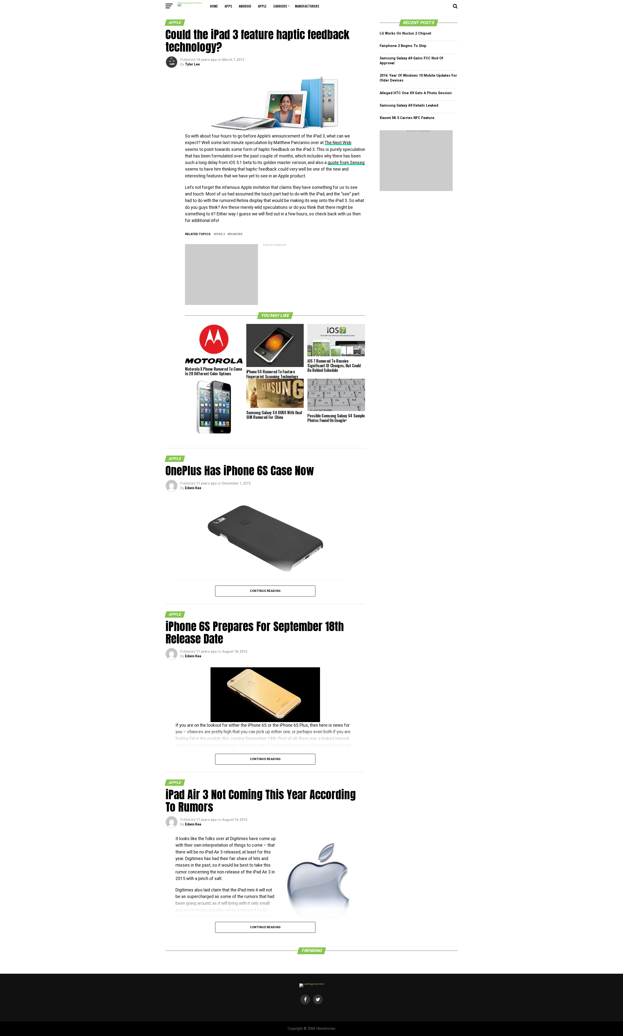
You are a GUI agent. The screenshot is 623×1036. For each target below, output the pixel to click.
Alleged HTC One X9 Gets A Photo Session (416, 93)
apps (228, 6)
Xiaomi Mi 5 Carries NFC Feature (407, 118)
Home (214, 6)
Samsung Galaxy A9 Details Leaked (409, 105)
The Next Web (338, 142)
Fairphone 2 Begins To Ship (403, 46)
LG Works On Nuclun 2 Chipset (405, 33)
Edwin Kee (193, 488)
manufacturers (307, 6)
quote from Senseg (346, 162)
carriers (280, 6)
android (245, 6)
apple (262, 6)
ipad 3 (220, 234)
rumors (235, 234)
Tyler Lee (192, 64)
